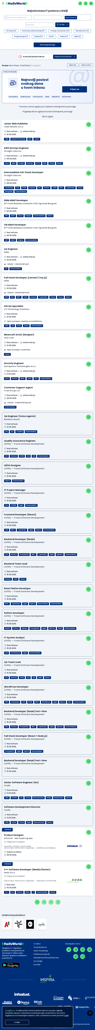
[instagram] (75, 949)
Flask (60, 628)
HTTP (38, 163)
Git (39, 188)
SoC (36, 379)
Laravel (33, 297)
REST (61, 188)
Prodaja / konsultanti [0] (60, 31)
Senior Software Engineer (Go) (21, 782)
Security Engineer (14, 363)
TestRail (19, 432)
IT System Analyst (14, 637)
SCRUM (13, 505)
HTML (24, 188)
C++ (6, 892)
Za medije (38, 961)
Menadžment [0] (82, 31)
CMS (6, 139)
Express (59, 554)
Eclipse (28, 216)
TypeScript (70, 188)
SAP (6, 216)
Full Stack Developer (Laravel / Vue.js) (25, 277)
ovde (66, 1015)
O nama (37, 944)
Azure (14, 822)
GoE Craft (9, 337)
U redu (17, 1022)
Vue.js (60, 297)
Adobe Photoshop (18, 139)
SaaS (25, 297)
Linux (7, 163)
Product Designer (14, 835)
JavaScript (9, 188)
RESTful (52, 628)
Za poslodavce (40, 947)
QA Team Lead (12, 662)
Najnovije (72, 65)
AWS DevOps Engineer (16, 148)
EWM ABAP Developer (16, 200)
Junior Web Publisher (16, 123)
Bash (22, 379)
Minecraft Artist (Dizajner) (19, 334)
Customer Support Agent (18, 387)
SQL (12, 297)
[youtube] (82, 949)
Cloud (51, 163)
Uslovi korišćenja (41, 951)
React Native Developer (17, 588)
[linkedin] (89, 949)
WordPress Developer (16, 686)
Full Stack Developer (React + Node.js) (25, 735)
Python (46, 188)
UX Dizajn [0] (11, 31)
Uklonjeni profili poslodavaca (46, 958)
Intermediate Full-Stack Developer (24, 172)
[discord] (75, 956)
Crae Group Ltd (12, 390)
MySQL (7, 628)
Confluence (15, 653)
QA (6, 269)
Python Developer (14, 612)
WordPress (46, 702)
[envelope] (82, 956)
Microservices (38, 798)
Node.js (14, 554)
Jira (6, 432)
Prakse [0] (64, 37)
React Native (43, 604)
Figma (7, 481)
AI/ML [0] (77, 37)
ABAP (13, 216)
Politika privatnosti (42, 954)
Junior (37, 139)
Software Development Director (22, 806)
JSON (54, 188)
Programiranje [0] (21, 37)
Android (14, 456)
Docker (21, 163)
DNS (44, 163)
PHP (6, 297)
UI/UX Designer (12, 465)
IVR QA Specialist (13, 306)
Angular (32, 188)
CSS (17, 188)
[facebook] (68, 949)
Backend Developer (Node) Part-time (25, 711)
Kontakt (37, 964)
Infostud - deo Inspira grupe (18, 838)
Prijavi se (74, 89)
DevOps (30, 163)
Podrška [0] (38, 37)
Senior (59, 163)
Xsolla (7, 785)
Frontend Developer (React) (20, 514)
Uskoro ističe (86, 65)
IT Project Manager (15, 490)
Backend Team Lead (15, 563)
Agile (21, 505)
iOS (6, 456)
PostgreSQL (24, 554)
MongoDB (8, 191)
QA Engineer (11, 249)
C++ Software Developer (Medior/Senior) (27, 869)
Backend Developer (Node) (19, 539)
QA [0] (51, 37)
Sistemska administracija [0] (33, 31)
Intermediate (21, 191)
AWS (13, 163)
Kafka (49, 798)
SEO (29, 139)
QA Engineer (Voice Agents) (20, 416)
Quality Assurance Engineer (20, 440)
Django (24, 628)
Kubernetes (58, 798)
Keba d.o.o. (9, 872)
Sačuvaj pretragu (47, 45)
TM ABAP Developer (15, 224)
